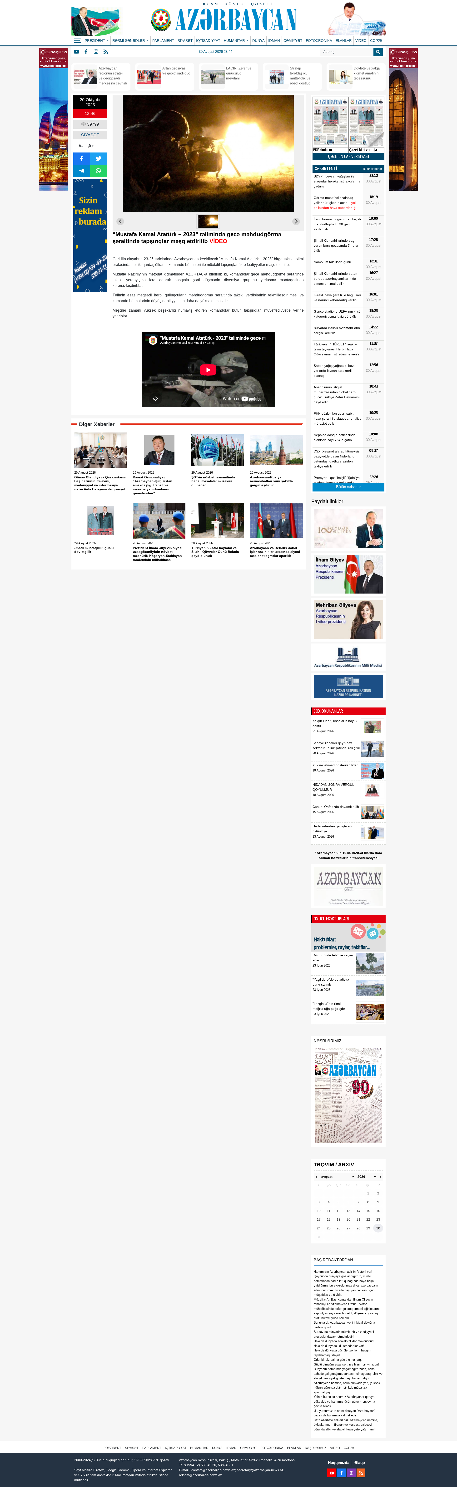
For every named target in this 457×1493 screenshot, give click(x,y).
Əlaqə (359, 1463)
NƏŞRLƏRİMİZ (315, 1448)
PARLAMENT (163, 41)
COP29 (376, 41)
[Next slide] (296, 221)
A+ (91, 145)
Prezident (112, 1448)
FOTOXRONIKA (319, 41)
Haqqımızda (338, 1463)
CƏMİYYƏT (292, 41)
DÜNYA (258, 41)
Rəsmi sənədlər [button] (129, 41)
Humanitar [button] (235, 41)
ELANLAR (344, 41)
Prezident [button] (95, 41)
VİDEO (361, 41)
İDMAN (274, 41)
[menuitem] (208, 221)
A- (81, 146)
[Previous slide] (120, 221)
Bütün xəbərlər (372, 169)
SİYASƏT (185, 41)
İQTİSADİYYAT (208, 41)
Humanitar (199, 1448)
